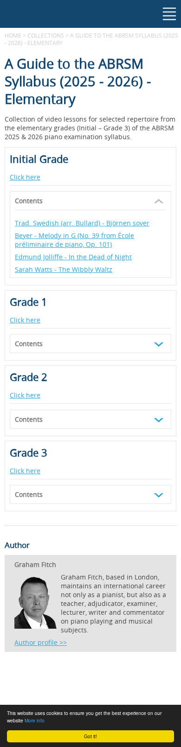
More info (35, 720)
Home (13, 35)
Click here (25, 177)
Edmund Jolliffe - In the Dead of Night (73, 256)
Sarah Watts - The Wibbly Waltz (63, 269)
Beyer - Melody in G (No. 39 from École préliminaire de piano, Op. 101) (74, 240)
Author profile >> (40, 642)
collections (45, 35)
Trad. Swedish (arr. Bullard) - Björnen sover (82, 223)
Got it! (90, 736)
